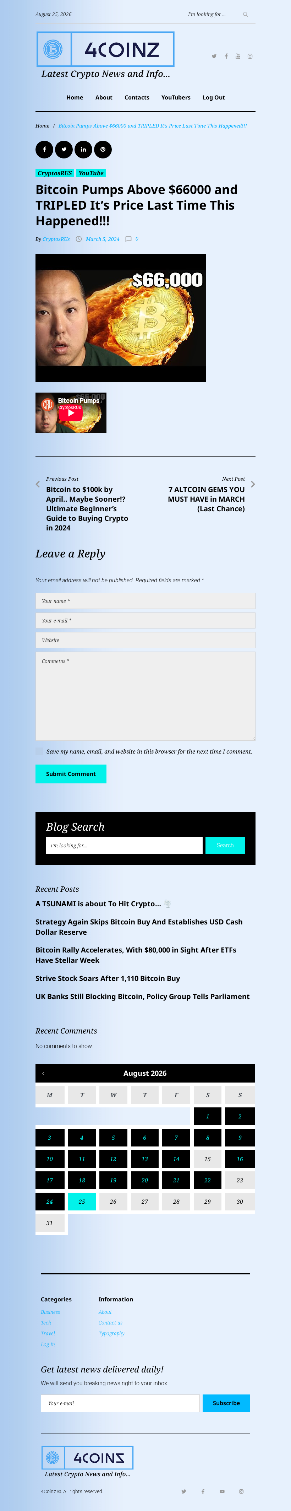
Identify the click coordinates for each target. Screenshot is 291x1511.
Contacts (137, 97)
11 (82, 1159)
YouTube (91, 173)
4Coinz (48, 1491)
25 (82, 1201)
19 (113, 1180)
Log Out (214, 97)
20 (145, 1180)
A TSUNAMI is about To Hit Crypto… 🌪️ (103, 903)
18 (82, 1180)
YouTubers (176, 97)
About (103, 97)
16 (240, 1159)
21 (176, 1180)
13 (145, 1159)
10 (49, 1159)
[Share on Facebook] (44, 149)
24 (49, 1201)
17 (49, 1180)
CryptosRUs (56, 239)
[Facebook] (226, 56)
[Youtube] (222, 1491)
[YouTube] (238, 56)
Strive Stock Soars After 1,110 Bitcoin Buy (108, 978)
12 (113, 1159)
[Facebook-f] (203, 1491)
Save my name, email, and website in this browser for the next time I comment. (149, 751)
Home (74, 97)
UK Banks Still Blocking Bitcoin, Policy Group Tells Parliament (142, 996)
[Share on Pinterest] (103, 149)
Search (225, 845)
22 (207, 1180)
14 (176, 1159)
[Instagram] (250, 56)
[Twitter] (214, 56)
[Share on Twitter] (64, 149)
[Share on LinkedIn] (83, 149)
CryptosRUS (55, 173)
